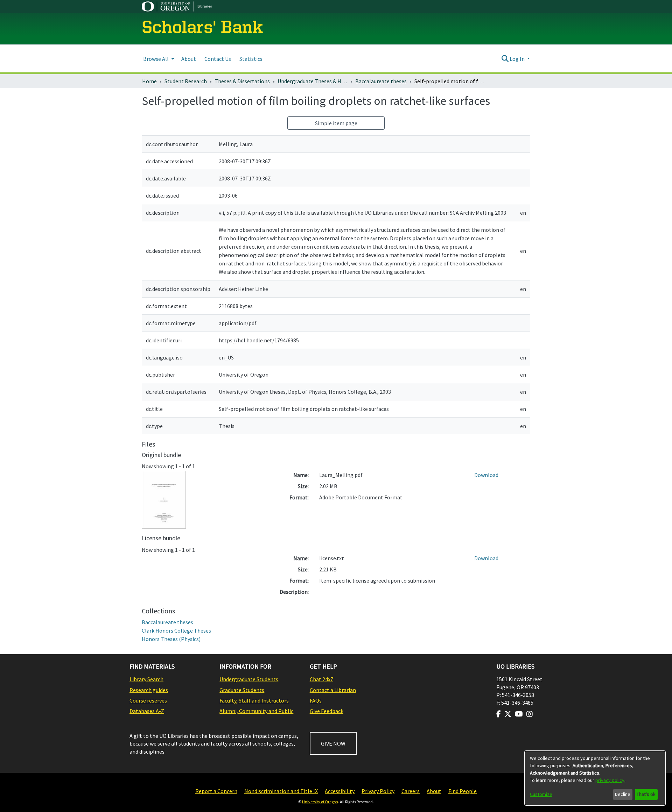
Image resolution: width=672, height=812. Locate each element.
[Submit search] (504, 59)
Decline (622, 794)
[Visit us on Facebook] (498, 714)
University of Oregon (320, 801)
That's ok (646, 794)
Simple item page (336, 123)
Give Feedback (326, 710)
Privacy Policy (378, 791)
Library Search (146, 679)
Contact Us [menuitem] (217, 58)
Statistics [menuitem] (250, 58)
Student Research (185, 81)
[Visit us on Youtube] (519, 714)
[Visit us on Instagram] (529, 714)
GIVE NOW (333, 743)
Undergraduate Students (248, 679)
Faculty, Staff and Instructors (254, 700)
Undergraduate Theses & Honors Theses (313, 81)
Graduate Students (241, 689)
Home (149, 81)
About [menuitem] (188, 58)
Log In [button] (518, 58)
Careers (410, 791)
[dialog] (595, 778)
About (434, 791)
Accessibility (340, 791)
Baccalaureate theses (381, 81)
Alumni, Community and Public (256, 710)
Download (486, 474)
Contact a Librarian (333, 689)
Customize (541, 794)
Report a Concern (216, 791)
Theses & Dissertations (242, 81)
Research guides (149, 689)
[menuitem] (158, 59)
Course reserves (148, 700)
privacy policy (609, 780)
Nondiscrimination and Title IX (281, 791)
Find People (462, 791)
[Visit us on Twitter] (507, 714)
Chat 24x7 (321, 679)
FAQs (316, 700)
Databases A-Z (147, 710)
